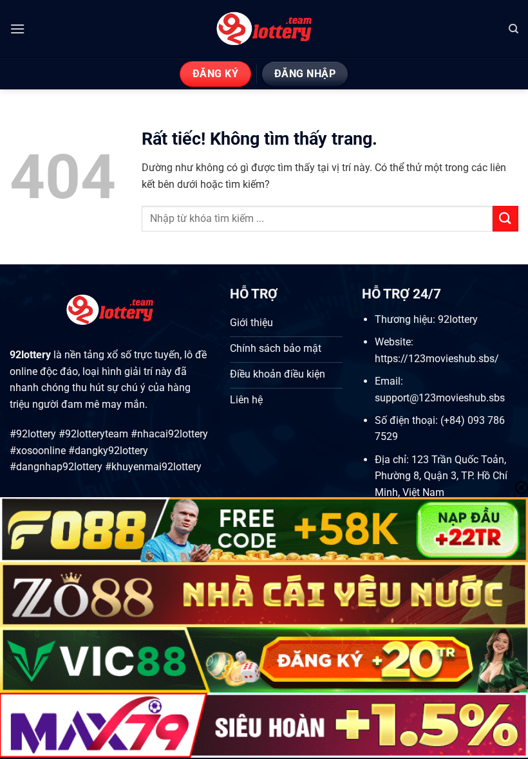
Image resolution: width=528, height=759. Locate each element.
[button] (17, 28)
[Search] (513, 29)
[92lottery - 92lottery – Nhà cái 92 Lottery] (264, 29)
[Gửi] (505, 218)
